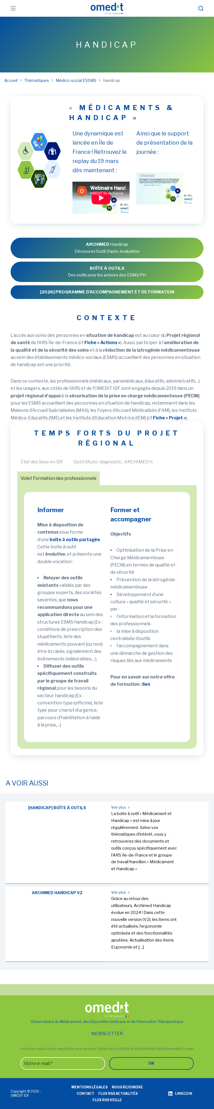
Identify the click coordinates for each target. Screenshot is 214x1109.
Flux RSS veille (107, 1100)
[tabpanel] (107, 617)
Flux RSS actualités (118, 1093)
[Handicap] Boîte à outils (57, 807)
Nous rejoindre (127, 1087)
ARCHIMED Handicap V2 (57, 892)
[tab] (42, 462)
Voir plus (119, 807)
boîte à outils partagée (75, 539)
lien (146, 684)
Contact (85, 1093)
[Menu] (13, 8)
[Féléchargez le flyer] (38, 135)
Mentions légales (89, 1087)
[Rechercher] (200, 8)
